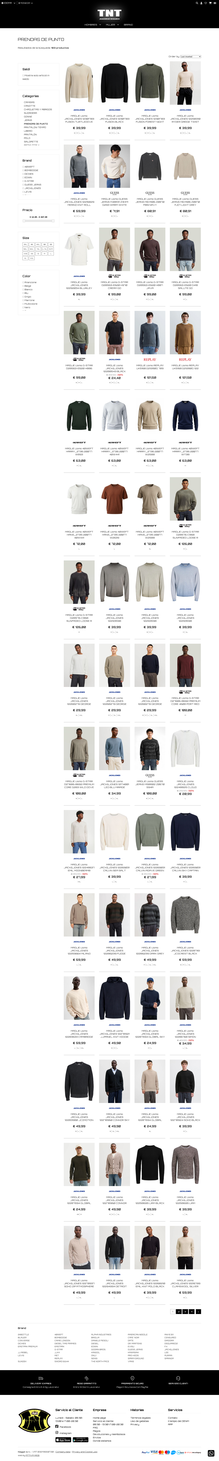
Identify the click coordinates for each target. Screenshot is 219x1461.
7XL (38, 249)
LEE (166, 1353)
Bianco (28, 289)
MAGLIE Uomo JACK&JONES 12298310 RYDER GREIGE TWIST (185, 119)
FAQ (95, 1428)
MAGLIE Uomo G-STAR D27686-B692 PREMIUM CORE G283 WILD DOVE (79, 784)
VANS (131, 1361)
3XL (25, 244)
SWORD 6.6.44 (62, 1361)
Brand (128, 24)
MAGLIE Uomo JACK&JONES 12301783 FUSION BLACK (114, 119)
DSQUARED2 (171, 1344)
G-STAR (29, 181)
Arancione (30, 282)
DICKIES (28, 174)
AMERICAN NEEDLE (137, 1335)
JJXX (57, 1353)
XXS (25, 253)
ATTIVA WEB (32, 1455)
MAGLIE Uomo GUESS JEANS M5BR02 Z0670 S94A (150, 784)
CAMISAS (29, 102)
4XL (38, 244)
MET (57, 1355)
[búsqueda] (196, 3)
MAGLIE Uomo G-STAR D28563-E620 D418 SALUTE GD (185, 285)
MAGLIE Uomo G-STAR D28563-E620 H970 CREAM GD (114, 285)
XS (32, 253)
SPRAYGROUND (136, 1358)
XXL (32, 258)
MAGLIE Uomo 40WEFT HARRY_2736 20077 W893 (79, 451)
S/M (51, 249)
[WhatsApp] (211, 1455)
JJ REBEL (23, 1353)
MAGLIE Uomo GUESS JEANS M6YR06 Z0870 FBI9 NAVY (149, 202)
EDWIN (28, 177)
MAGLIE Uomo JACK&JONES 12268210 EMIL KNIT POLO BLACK (150, 1283)
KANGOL (95, 1353)
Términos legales (141, 1418)
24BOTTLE (23, 1335)
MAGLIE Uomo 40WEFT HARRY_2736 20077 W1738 (185, 451)
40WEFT (29, 167)
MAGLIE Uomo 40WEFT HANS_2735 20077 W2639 (114, 534)
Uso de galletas (140, 1421)
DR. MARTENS (135, 1344)
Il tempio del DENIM (178, 1421)
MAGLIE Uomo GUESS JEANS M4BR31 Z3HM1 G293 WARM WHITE (114, 202)
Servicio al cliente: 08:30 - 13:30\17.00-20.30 (108, 1423)
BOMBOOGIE (31, 170)
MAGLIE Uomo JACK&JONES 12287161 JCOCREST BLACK (185, 950)
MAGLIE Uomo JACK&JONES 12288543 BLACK (114, 368)
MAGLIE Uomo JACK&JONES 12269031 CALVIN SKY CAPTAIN (185, 867)
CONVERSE (24, 1341)
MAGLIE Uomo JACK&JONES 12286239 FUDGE (115, 950)
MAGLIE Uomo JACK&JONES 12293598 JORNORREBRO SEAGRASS (150, 621)
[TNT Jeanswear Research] (109, 19)
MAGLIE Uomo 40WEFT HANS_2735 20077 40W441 (79, 534)
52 (51, 244)
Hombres (91, 24)
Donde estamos (102, 1441)
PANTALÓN (30, 134)
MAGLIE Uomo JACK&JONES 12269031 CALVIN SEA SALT (114, 867)
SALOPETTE (31, 142)
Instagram (65, 1433)
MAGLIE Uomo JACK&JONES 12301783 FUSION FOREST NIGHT (150, 119)
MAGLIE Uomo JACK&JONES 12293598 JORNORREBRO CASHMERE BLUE (185, 621)
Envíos (97, 1437)
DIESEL (95, 1344)
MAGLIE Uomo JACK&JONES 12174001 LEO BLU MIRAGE (114, 784)
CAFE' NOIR (133, 1338)
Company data (63, 1452)
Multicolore (30, 304)
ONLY (94, 1355)
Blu (26, 293)
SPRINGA (169, 1358)
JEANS (28, 120)
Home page (99, 1418)
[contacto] (204, 3)
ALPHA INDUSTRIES (101, 1335)
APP (170, 1424)
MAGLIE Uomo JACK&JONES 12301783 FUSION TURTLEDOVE (79, 119)
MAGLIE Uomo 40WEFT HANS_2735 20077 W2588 (150, 534)
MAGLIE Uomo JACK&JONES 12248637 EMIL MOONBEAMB (79, 867)
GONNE (28, 116)
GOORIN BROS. (98, 1350)
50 (45, 244)
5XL (25, 249)
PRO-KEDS (133, 1355)
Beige (27, 286)
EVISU (131, 1347)
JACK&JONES (32, 188)
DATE (130, 1341)
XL (25, 258)
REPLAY (59, 1358)
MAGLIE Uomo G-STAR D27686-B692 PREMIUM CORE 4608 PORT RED (185, 701)
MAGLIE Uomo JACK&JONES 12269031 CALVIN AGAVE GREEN (150, 867)
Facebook (65, 1427)
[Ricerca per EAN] (214, 3)
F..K (165, 1347)
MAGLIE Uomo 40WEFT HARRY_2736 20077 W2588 (150, 451)
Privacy (135, 1424)
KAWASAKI (133, 1353)
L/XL (44, 249)
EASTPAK (59, 1347)
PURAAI (168, 1355)
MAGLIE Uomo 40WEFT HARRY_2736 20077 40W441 (114, 451)
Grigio (27, 297)
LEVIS (28, 192)
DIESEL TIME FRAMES (65, 1344)
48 (32, 244)
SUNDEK (22, 1361)
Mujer (110, 24)
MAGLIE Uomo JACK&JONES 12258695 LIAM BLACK (150, 1200)
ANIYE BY (169, 1335)
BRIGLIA (95, 1338)
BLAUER (22, 1338)
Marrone (29, 300)
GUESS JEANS (32, 184)
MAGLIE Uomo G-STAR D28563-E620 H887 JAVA (150, 285)
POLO (27, 138)
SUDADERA (30, 113)
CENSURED (170, 1338)
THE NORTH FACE (100, 1361)
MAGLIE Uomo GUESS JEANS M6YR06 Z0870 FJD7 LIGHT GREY (185, 202)
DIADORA (169, 1341)
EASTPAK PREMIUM (28, 1347)
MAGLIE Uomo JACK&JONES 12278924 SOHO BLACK (185, 1117)
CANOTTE (29, 106)
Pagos (96, 1431)
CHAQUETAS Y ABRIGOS (38, 109)
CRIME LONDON (62, 1341)
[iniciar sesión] (200, 3)
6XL (31, 249)
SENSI (94, 1358)
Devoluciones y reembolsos (109, 1434)
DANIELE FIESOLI (99, 1341)
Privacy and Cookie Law (84, 1452)
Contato (172, 1418)
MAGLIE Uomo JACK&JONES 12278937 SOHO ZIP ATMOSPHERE (79, 1283)
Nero (27, 307)
